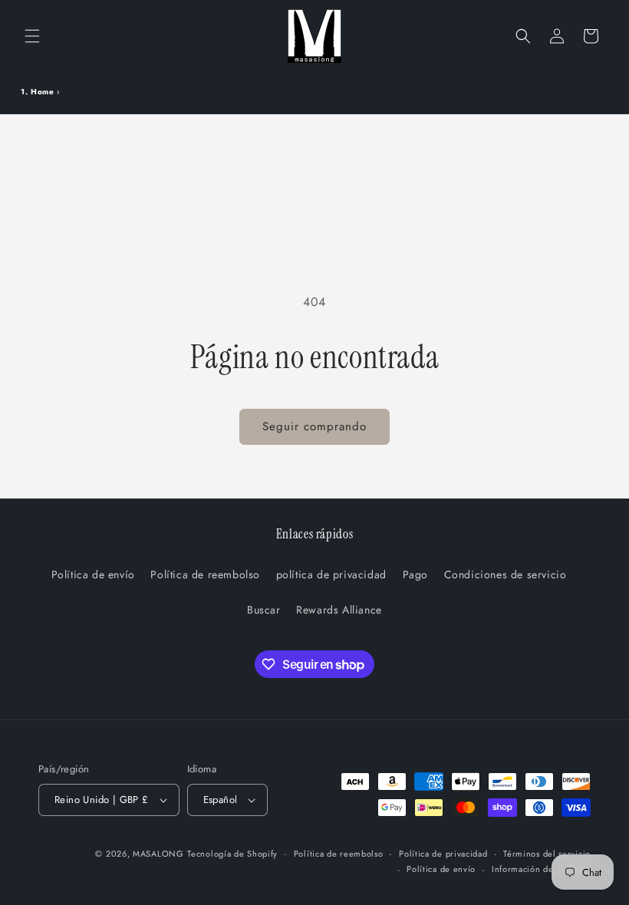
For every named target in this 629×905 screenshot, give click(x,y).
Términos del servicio (547, 853)
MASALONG (158, 853)
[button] (32, 36)
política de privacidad (331, 574)
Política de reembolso (205, 574)
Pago (415, 574)
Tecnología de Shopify (232, 853)
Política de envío (93, 574)
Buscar (264, 609)
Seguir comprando (314, 426)
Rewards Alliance (339, 609)
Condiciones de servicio (505, 574)
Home (42, 91)
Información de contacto (541, 869)
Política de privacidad (443, 853)
